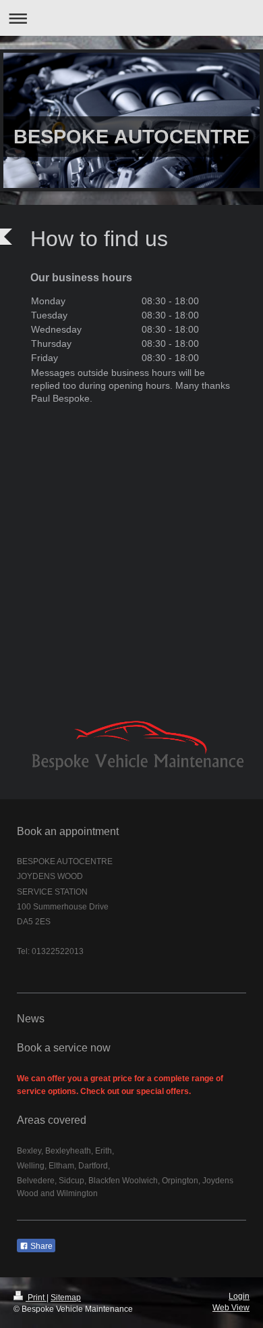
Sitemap (66, 1297)
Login (239, 1296)
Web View (231, 1307)
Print (36, 1297)
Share (40, 1246)
